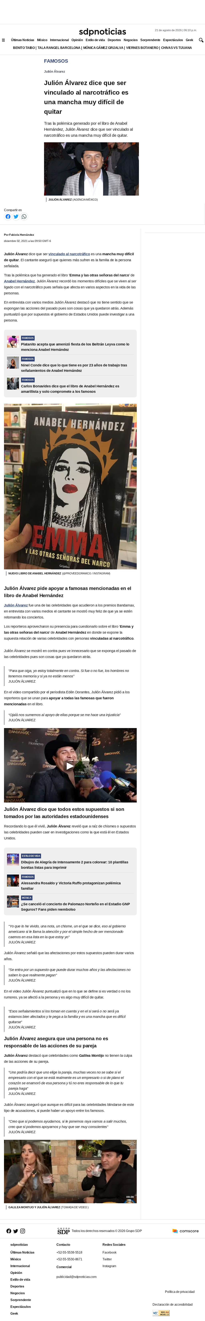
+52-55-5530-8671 (69, 1259)
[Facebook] (8, 216)
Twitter (107, 1259)
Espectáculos (173, 40)
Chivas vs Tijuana (176, 47)
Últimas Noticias (22, 40)
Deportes (114, 40)
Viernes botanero (142, 47)
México (42, 40)
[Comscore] (186, 1231)
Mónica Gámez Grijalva (103, 47)
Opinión (77, 40)
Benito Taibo (24, 47)
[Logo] (102, 32)
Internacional (59, 40)
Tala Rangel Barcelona (59, 47)
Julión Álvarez (54, 71)
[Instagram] (22, 1231)
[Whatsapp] (24, 216)
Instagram (109, 1266)
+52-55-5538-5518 (69, 1252)
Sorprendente (150, 40)
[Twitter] (16, 216)
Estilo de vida (95, 40)
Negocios (131, 40)
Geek (189, 40)
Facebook (109, 1252)
